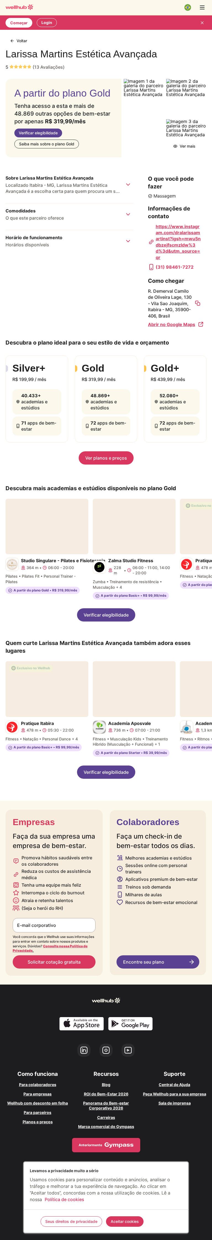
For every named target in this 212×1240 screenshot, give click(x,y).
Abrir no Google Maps (171, 324)
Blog (106, 1084)
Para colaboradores (37, 1084)
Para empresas (37, 1094)
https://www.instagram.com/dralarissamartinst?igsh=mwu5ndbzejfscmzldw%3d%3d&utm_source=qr (178, 242)
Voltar (22, 40)
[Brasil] (187, 7)
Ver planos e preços (106, 458)
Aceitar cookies (125, 1221)
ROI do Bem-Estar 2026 (106, 1094)
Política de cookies (64, 1199)
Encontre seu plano (143, 962)
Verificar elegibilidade (38, 132)
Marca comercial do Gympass (106, 1126)
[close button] (202, 22)
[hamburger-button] (202, 7)
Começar (19, 22)
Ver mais (187, 146)
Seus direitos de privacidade (71, 1221)
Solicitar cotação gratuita (54, 962)
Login (46, 22)
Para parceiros (37, 1112)
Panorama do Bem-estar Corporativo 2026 (106, 1105)
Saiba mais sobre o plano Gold (46, 144)
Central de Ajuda (174, 1084)
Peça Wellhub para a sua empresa (174, 1094)
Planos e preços (38, 1121)
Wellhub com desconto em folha (37, 1103)
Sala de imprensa (174, 1103)
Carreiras (106, 1117)
